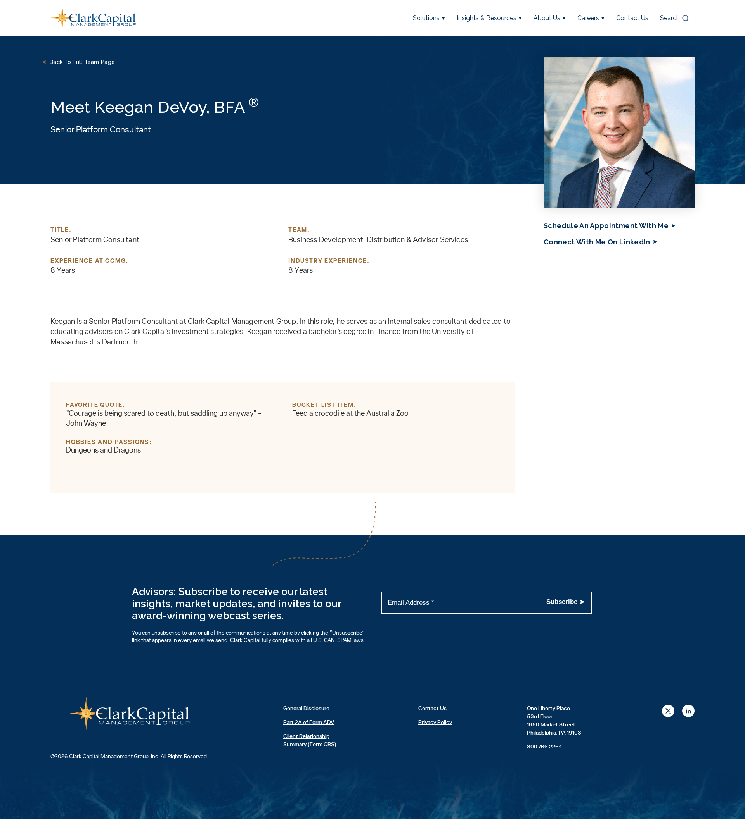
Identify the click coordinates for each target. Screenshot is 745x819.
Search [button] (670, 18)
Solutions (426, 18)
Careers (588, 18)
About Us (547, 18)
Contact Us (632, 18)
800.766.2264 (544, 747)
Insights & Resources (486, 18)
